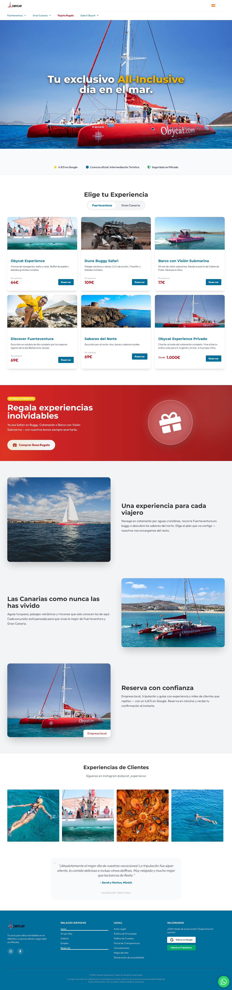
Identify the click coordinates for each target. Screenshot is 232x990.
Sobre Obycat (88, 15)
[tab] (102, 205)
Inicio (63, 928)
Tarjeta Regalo (66, 15)
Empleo (65, 943)
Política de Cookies (124, 938)
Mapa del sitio (121, 952)
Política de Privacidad (125, 933)
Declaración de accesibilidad (129, 957)
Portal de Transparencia (127, 943)
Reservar (65, 948)
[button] (21, 399)
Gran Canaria (40, 15)
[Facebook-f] (20, 951)
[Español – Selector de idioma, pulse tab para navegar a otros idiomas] (216, 5)
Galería (65, 938)
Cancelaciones (121, 948)
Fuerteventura (15, 15)
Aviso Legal (120, 928)
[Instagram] (10, 951)
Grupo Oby (66, 933)
